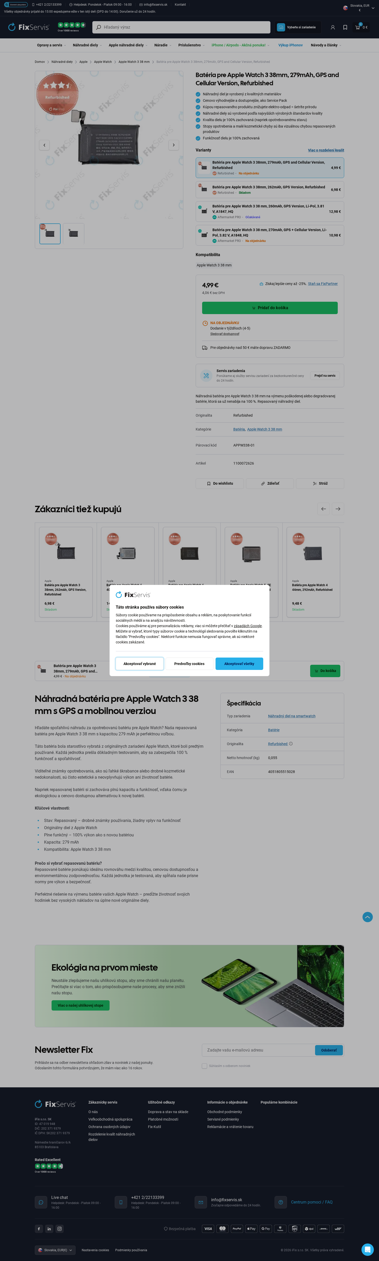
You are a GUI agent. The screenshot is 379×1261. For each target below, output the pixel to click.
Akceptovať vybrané (139, 664)
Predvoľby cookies (189, 664)
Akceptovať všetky (239, 664)
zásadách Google (248, 626)
